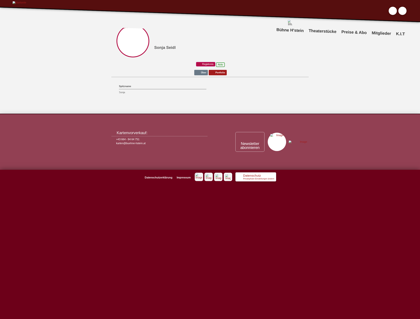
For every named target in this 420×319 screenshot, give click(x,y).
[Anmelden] (402, 11)
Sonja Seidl (165, 47)
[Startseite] (19, 11)
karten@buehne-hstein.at (131, 143)
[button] (393, 11)
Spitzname (125, 86)
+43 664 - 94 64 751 (127, 139)
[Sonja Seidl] (132, 41)
